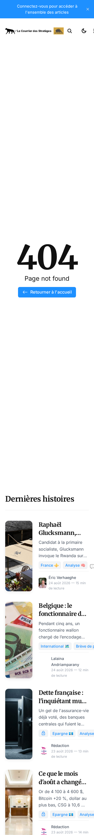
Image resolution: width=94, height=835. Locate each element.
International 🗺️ (55, 646)
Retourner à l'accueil (51, 292)
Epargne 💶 (62, 733)
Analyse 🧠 (75, 565)
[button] (70, 31)
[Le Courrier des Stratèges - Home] (34, 31)
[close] (88, 9)
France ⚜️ (50, 565)
